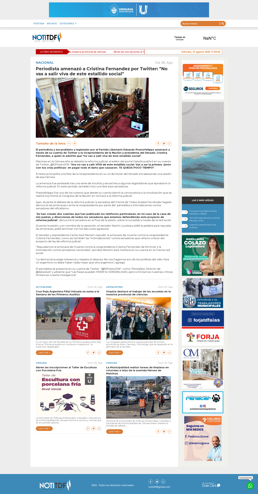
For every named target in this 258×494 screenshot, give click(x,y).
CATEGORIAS (66, 23)
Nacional (45, 62)
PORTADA (38, 23)
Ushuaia (41, 362)
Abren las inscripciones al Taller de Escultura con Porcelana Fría (117, 51)
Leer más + (44, 352)
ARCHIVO (52, 23)
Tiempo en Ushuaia (195, 38)
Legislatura (114, 286)
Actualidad (44, 286)
